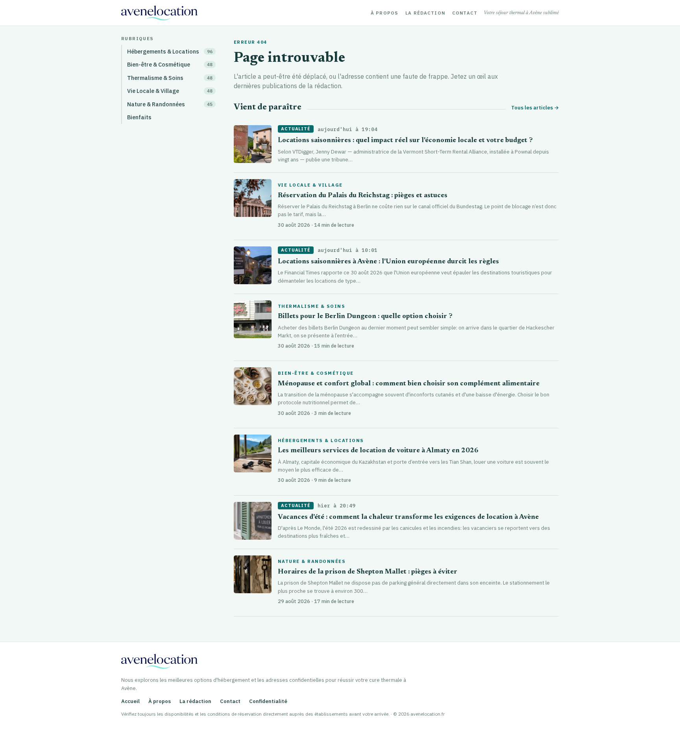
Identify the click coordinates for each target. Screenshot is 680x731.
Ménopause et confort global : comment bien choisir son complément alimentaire (409, 384)
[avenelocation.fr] (159, 13)
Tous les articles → (535, 107)
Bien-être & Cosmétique (316, 373)
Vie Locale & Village (310, 185)
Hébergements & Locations (321, 440)
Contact (464, 13)
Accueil (130, 701)
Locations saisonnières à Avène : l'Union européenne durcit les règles (388, 262)
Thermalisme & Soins (311, 306)
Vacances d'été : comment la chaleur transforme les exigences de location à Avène (408, 517)
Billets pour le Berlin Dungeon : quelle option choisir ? (365, 316)
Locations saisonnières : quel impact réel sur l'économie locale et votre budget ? (405, 140)
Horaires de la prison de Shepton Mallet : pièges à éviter (367, 572)
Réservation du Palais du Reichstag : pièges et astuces (362, 195)
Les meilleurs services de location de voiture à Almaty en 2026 (378, 451)
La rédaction (425, 13)
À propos (384, 13)
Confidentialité (268, 701)
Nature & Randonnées (312, 561)
